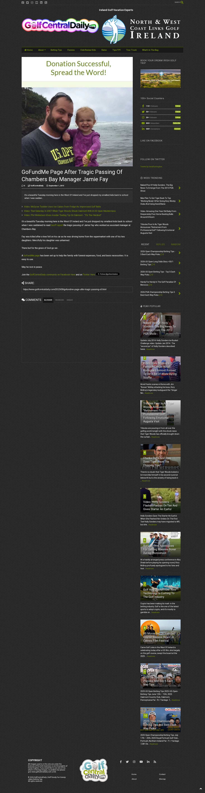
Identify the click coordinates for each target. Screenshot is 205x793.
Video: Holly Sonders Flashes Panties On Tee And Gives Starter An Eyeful (160, 505)
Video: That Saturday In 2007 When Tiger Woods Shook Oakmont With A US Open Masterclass (70, 211)
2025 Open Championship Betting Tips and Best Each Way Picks (159, 724)
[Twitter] (27, 2)
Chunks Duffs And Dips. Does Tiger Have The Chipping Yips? (157, 461)
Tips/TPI (116, 50)
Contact (162, 774)
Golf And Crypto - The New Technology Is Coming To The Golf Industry (159, 593)
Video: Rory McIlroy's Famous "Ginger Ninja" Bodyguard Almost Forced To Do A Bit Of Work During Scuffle (160, 370)
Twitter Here (89, 274)
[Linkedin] (41, 2)
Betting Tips (56, 50)
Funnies (71, 50)
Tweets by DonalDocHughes (151, 167)
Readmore (151, 349)
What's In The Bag (150, 50)
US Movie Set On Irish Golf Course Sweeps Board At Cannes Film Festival (159, 637)
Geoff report (57, 225)
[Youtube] (36, 2)
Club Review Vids (88, 50)
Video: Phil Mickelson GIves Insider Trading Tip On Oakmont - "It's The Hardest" (62, 215)
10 (145, 715)
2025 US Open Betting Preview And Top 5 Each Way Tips (158, 681)
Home (30, 50)
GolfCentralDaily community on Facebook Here (52, 274)
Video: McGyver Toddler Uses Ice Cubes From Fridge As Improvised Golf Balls (62, 206)
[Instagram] (32, 2)
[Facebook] (23, 2)
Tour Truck (131, 50)
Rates (104, 50)
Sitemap (162, 779)
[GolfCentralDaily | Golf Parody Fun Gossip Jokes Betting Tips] (60, 32)
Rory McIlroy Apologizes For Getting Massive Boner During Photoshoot (159, 549)
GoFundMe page (32, 255)
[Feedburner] (46, 2)
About (41, 50)
